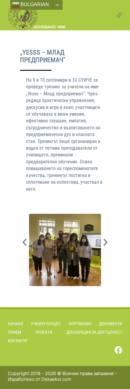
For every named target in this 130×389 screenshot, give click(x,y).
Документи (110, 323)
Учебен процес (46, 323)
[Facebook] (118, 350)
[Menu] (119, 15)
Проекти (43, 332)
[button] (24, 242)
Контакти (17, 340)
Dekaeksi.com (56, 379)
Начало (15, 323)
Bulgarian (34, 4)
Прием (14, 332)
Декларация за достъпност (94, 332)
